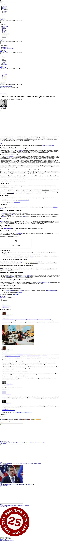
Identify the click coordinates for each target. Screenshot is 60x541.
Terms (3, 62)
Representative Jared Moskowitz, (13, 356)
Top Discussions (5, 307)
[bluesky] (0, 19)
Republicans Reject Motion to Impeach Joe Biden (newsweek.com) (16, 353)
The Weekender (5, 34)
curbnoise (8, 394)
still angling (32, 172)
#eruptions (11, 290)
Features (4, 37)
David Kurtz (3, 107)
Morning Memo (5, 32)
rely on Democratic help (33, 263)
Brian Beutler (2, 221)
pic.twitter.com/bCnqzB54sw (51, 290)
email (26, 185)
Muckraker (4, 30)
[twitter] (2, 539)
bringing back (21, 150)
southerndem (9, 314)
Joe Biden (45, 355)
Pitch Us (4, 80)
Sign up (48, 145)
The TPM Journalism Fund (7, 48)
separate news (10, 156)
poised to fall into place (26, 262)
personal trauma (10, 193)
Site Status (4, 64)
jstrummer (8, 402)
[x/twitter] (3, 19)
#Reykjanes (21, 290)
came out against (27, 275)
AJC (3, 214)
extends (18, 254)
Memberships (5, 47)
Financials (4, 77)
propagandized (19, 233)
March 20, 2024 (17, 202)
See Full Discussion (6, 305)
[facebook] (1, 19)
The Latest (4, 6)
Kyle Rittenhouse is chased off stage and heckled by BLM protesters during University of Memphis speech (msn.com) (26, 319)
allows (12, 214)
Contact (4, 60)
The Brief (4, 31)
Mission (4, 75)
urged (24, 216)
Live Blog (4, 28)
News (3, 27)
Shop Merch (4, 11)
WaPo (3, 213)
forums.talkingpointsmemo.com (23, 412)
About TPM (4, 74)
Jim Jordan (21, 355)
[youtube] (5, 19)
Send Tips (2, 87)
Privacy (3, 63)
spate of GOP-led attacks (24, 276)
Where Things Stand (6, 33)
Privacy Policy (11, 540)
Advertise (4, 61)
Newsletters (4, 7)
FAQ (3, 59)
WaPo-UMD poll (29, 257)
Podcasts (4, 8)
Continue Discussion (4, 421)
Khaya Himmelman (7, 228)
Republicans (8, 355)
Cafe (3, 29)
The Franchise (5, 36)
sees (23, 252)
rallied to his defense (10, 276)
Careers (4, 78)
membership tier (45, 190)
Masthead (4, 76)
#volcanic (7, 290)
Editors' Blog (5, 26)
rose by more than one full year (43, 282)
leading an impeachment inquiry (34, 355)
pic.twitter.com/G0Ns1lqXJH (23, 200)
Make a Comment (6, 304)
